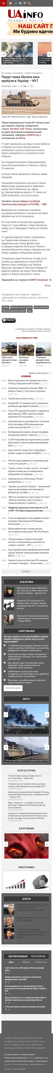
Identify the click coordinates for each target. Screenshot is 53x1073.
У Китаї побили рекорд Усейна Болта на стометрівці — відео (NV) (24, 777)
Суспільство (37, 1038)
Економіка (8, 1041)
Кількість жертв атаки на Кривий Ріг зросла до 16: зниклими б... (14, 60)
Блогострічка (26, 770)
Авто (6, 1045)
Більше (26, 571)
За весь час (41, 962)
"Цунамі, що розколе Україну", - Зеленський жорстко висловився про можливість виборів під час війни (29, 489)
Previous (3, 54)
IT (10, 1045)
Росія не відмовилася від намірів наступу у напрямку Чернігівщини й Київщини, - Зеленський (29, 521)
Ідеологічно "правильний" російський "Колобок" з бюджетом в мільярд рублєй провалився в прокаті (33, 933)
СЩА (30, 311)
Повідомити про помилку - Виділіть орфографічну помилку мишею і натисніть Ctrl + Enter (24, 297)
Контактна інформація (20, 1064)
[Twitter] (19, 3)
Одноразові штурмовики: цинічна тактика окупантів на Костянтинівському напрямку (32, 907)
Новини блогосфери (33, 73)
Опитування (26, 631)
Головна (7, 1038)
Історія (34, 1041)
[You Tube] (24, 3)
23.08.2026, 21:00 (15, 781)
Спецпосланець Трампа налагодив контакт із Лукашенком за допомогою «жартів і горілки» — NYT (26, 542)
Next (50, 54)
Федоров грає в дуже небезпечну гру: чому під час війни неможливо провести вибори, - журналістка (32, 590)
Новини (26, 376)
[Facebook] (14, 3)
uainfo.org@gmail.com (37, 1064)
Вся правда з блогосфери (12, 73)
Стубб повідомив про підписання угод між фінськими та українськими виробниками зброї (28, 442)
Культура (21, 1041)
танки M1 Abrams (41, 307)
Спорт (22, 1045)
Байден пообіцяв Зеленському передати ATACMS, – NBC (24, 203)
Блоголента (19, 1048)
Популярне (38, 956)
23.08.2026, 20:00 (15, 821)
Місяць (26, 962)
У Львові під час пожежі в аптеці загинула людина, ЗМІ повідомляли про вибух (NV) (27, 785)
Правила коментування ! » (39, 373)
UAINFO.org (32, 135)
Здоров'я (15, 1045)
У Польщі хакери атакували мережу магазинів (25, 1007)
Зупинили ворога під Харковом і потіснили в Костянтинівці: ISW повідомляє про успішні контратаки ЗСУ (28, 424)
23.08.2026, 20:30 (15, 799)
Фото (26, 699)
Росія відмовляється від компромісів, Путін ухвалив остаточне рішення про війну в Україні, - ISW (26, 988)
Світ (14, 1041)
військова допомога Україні (13, 311)
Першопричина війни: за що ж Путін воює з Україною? (33, 918)
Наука (28, 1041)
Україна (5, 307)
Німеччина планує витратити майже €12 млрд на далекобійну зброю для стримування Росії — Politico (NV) (28, 794)
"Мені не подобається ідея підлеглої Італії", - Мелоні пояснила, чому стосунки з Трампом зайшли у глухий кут (29, 500)
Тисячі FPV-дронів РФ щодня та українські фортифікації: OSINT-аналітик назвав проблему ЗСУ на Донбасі (28, 414)
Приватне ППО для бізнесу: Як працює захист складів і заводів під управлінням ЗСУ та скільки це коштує (32, 604)
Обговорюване (18, 956)
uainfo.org (31, 1058)
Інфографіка (26, 867)
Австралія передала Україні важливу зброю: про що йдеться (26, 363)
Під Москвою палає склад (20, 398)
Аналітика (26, 582)
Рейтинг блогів (30, 1048)
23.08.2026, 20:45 (15, 789)
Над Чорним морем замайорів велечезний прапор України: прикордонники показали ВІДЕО (28, 553)
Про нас (7, 1064)
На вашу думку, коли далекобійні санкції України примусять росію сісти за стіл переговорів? (26, 639)
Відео (34, 1045)
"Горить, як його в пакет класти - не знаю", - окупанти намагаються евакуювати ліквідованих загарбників (29, 471)
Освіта (41, 1041)
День (11, 962)
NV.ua (22, 138)
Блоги (26, 899)
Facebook (42, 279)
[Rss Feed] (10, 3)
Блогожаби (26, 828)
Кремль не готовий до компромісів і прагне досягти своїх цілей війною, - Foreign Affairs (33, 618)
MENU (3, 3)
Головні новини (17, 1038)
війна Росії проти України (21, 307)
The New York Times (20, 128)
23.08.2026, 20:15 (15, 810)
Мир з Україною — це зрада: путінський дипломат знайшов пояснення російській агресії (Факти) (26, 805)
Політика (28, 1038)
